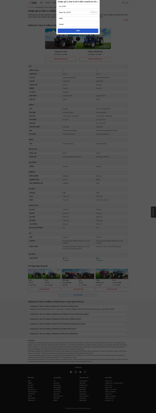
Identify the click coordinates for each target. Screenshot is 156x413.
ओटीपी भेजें (94, 12)
